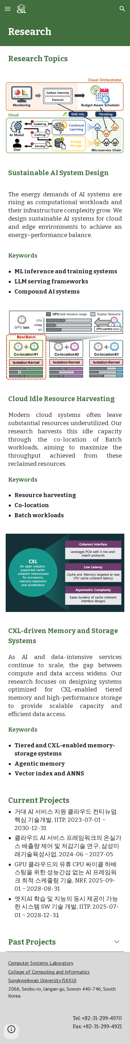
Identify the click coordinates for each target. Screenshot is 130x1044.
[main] (65, 32)
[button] (7, 8)
